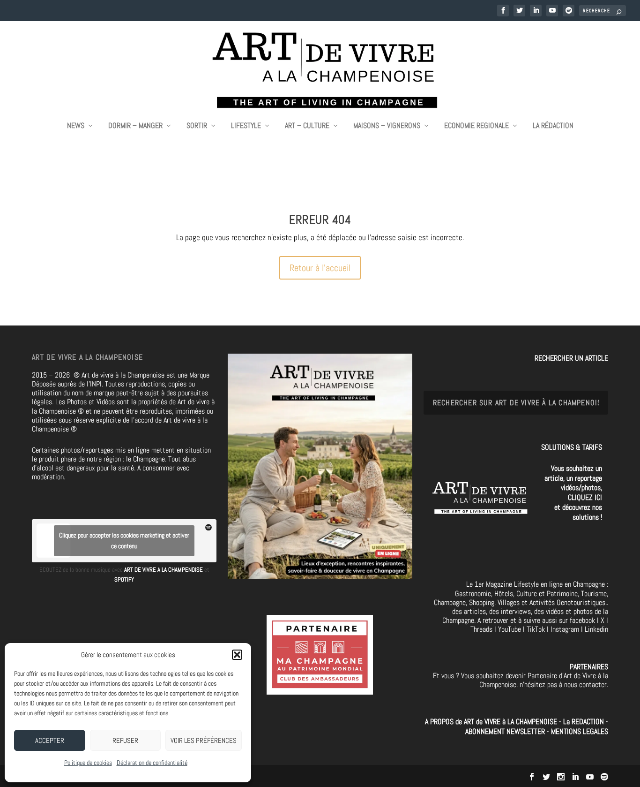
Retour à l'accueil (320, 268)
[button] (237, 654)
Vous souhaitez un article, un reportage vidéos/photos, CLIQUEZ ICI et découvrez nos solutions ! (573, 492)
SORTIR (196, 126)
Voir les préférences (204, 740)
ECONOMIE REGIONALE (476, 126)
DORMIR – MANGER (135, 126)
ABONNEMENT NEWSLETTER (506, 731)
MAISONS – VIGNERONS (386, 126)
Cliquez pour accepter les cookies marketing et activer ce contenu (124, 540)
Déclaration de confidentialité (152, 762)
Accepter (49, 740)
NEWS (75, 126)
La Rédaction (553, 126)
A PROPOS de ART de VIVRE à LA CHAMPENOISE (491, 721)
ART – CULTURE (307, 126)
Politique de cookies (88, 762)
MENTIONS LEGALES (579, 731)
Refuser (125, 740)
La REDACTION (584, 721)
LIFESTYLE (246, 126)
